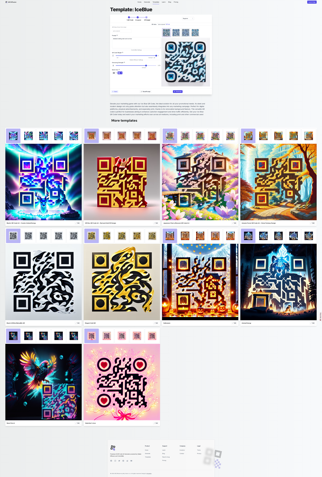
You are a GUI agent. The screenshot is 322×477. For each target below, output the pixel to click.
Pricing (176, 2)
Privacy (199, 453)
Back (115, 91)
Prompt (129, 35)
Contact (182, 453)
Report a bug (166, 457)
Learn (164, 2)
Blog (169, 2)
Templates (156, 2)
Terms (199, 450)
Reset (146, 91)
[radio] (114, 73)
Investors (182, 450)
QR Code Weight (136, 52)
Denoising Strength (124, 62)
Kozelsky (149, 473)
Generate (147, 2)
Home (139, 2)
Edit (78, 223)
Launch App (311, 2)
